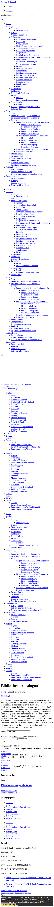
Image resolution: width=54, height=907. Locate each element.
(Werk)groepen (17, 37)
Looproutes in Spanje (29, 131)
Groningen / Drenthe (19, 413)
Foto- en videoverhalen (20, 185)
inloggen (9, 6)
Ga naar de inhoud (8, 2)
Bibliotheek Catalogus (20, 93)
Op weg (9, 111)
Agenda (9, 436)
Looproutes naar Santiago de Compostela (32, 122)
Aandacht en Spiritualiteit (26, 39)
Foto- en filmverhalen (19, 621)
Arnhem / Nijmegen (19, 400)
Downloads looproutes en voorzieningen (32, 149)
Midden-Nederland (18, 418)
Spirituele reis (11, 167)
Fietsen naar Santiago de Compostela (25, 118)
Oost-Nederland (17, 422)
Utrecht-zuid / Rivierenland (22, 427)
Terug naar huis (17, 156)
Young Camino (22, 44)
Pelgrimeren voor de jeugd (26, 73)
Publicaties (15, 91)
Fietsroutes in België (29, 140)
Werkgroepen (16, 529)
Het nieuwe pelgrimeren (25, 50)
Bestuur (14, 33)
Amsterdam (15, 397)
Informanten (21, 59)
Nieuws (9, 433)
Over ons (9, 26)
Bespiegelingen (17, 169)
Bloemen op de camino (20, 163)
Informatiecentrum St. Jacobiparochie (26, 447)
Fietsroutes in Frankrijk (30, 142)
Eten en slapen (17, 154)
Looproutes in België (29, 127)
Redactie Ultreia (22, 82)
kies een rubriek (30, 736)
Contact (9, 440)
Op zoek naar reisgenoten (21, 158)
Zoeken (4, 15)
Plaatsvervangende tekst (16, 785)
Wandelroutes (21, 84)
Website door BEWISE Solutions (14, 891)
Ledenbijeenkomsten (24, 68)
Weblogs (14, 181)
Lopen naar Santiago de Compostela (25, 116)
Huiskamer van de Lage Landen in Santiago (33, 57)
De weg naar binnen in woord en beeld (26, 174)
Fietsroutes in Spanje (29, 145)
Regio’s (9, 393)
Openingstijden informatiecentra (18, 807)
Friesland (14, 411)
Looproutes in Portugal (30, 133)
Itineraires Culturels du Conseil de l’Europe (6, 766)
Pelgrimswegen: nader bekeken (23, 165)
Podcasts (14, 619)
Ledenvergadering (23, 30)
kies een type (6, 736)
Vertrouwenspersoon (19, 35)
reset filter (15, 746)
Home (8, 24)
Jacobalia (14, 95)
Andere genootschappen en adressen (25, 107)
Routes (14, 120)
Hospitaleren (21, 53)
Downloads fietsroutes (30, 147)
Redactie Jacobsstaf (24, 80)
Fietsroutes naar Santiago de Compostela (32, 136)
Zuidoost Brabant (18, 429)
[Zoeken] (32, 15)
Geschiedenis (16, 102)
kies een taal (22, 739)
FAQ (3, 19)
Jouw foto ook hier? (9, 790)
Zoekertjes (15, 160)
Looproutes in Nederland (31, 125)
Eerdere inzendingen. (9, 793)
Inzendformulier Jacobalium (27, 100)
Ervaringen (10, 176)
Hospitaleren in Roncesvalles (27, 55)
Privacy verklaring (13, 818)
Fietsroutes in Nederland (30, 138)
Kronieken (20, 104)
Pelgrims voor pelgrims (25, 75)
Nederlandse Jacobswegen (26, 64)
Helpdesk (10, 816)
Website (19, 86)
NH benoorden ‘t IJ (18, 420)
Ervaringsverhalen (18, 178)
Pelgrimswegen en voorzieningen (29, 77)
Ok (42, 902)
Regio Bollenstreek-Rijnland (22, 402)
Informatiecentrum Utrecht (21, 445)
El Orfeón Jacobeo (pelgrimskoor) (29, 46)
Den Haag (15, 409)
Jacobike (19, 66)
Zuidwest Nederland (19, 431)
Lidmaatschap (16, 109)
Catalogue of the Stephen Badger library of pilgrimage (6, 755)
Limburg (14, 415)
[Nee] (17, 905)
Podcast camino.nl (18, 183)
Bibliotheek (20, 42)
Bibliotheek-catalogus (19, 536)
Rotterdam (15, 424)
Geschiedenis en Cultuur (26, 48)
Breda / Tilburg (17, 404)
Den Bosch (15, 406)
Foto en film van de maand (21, 172)
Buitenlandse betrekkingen (26, 62)
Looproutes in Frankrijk (30, 129)
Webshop (9, 438)
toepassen (6, 746)
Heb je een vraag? (13, 814)
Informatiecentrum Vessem (21, 449)
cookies (16, 897)
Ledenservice (21, 71)
